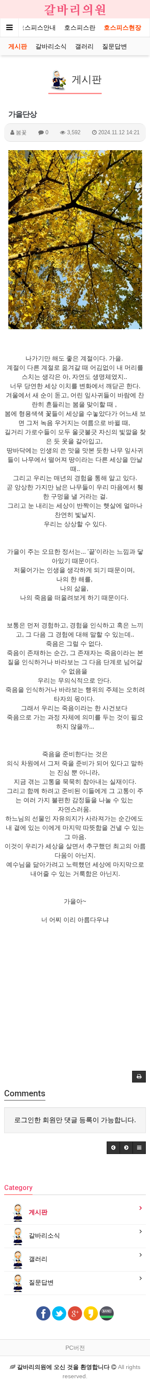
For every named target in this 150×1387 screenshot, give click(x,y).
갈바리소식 (51, 46)
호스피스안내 (37, 27)
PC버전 (75, 1347)
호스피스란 (79, 27)
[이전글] (113, 1147)
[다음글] (126, 1147)
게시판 (17, 46)
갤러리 (84, 46)
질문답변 (114, 46)
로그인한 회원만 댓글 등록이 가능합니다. (75, 1119)
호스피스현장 (122, 27)
